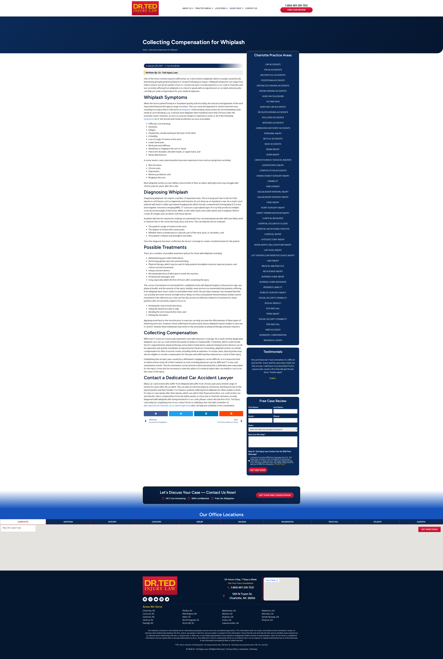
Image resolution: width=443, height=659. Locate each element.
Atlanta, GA (227, 613)
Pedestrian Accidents (273, 80)
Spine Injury (272, 313)
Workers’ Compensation (272, 335)
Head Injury (273, 202)
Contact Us (251, 8)
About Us (186, 8)
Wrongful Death (273, 340)
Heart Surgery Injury (273, 207)
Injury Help (235, 8)
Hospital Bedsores (273, 218)
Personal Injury (273, 133)
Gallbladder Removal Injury (273, 191)
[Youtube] (156, 599)
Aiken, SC (186, 617)
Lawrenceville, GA (230, 623)
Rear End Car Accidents (273, 107)
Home (145, 50)
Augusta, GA (227, 617)
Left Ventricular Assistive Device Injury (273, 255)
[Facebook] (145, 599)
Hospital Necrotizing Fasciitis (272, 229)
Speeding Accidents (273, 122)
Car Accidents (173, 65)
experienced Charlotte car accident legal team (169, 405)
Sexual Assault (273, 303)
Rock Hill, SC (188, 623)
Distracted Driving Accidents (273, 85)
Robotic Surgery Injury (273, 292)
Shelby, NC (187, 610)
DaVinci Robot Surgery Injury (273, 175)
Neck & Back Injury (273, 271)
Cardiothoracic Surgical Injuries (272, 160)
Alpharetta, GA (229, 610)
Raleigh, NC (148, 623)
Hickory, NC (148, 620)
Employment (273, 186)
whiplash (186, 109)
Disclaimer (243, 649)
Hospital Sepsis (273, 234)
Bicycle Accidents (273, 138)
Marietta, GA (267, 613)
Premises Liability (272, 287)
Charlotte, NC (149, 610)
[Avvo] (167, 599)
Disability (273, 181)
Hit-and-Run (273, 101)
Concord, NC (148, 613)
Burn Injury (272, 154)
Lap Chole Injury (273, 250)
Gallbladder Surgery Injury (273, 197)
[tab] (23, 521)
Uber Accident (273, 329)
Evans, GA (226, 620)
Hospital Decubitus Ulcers (273, 223)
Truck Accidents (273, 69)
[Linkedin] (161, 599)
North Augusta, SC (190, 620)
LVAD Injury (273, 260)
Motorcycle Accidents (272, 75)
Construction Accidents (273, 170)
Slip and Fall (273, 308)
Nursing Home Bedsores (272, 282)
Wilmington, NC (189, 613)
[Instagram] (150, 599)
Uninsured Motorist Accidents (273, 128)
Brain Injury (273, 149)
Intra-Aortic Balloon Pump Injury (272, 244)
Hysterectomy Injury (273, 239)
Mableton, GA (268, 610)
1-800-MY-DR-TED (296, 5)
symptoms (149, 119)
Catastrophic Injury (273, 165)
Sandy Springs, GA (270, 617)
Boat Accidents (273, 144)
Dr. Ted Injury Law (200, 649)
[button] (156, 413)
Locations (220, 8)
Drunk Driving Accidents (273, 91)
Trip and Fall (273, 324)
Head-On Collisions (273, 96)
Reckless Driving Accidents (273, 112)
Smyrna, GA (267, 620)
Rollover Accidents (273, 117)
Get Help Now (257, 470)
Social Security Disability (273, 298)
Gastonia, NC (149, 617)
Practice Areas (203, 8)
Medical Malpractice (273, 266)
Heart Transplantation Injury (272, 213)
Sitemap (253, 649)
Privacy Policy (280, 464)
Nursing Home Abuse (273, 276)
